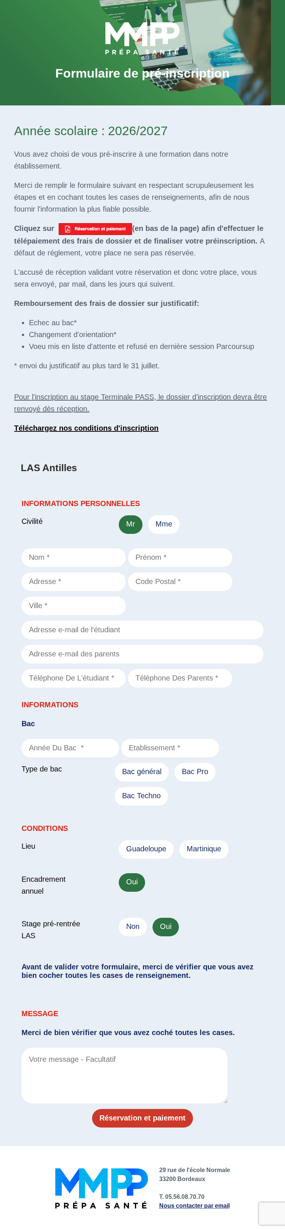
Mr (130, 524)
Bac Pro (195, 771)
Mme (163, 524)
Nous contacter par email (194, 1206)
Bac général (141, 771)
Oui (132, 882)
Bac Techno (141, 796)
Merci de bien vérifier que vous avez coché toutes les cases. (128, 1032)
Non (133, 926)
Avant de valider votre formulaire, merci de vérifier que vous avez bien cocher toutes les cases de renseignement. (137, 971)
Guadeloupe (146, 849)
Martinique (204, 849)
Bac (28, 724)
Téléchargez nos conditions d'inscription (86, 428)
